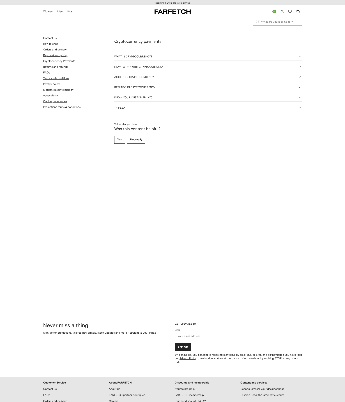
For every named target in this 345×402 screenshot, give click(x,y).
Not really (136, 139)
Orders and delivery (55, 49)
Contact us (50, 38)
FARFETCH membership (189, 395)
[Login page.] (282, 11)
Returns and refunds (55, 66)
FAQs (46, 72)
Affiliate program (185, 388)
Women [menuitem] (48, 11)
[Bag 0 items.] (298, 11)
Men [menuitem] (60, 11)
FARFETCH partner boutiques (127, 395)
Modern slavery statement (58, 89)
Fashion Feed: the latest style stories (262, 395)
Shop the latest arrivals (178, 3)
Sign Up (183, 346)
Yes (119, 139)
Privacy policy (51, 84)
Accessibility (50, 95)
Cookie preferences (55, 101)
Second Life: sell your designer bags (262, 388)
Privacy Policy (188, 358)
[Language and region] (274, 11)
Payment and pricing (55, 55)
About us (114, 388)
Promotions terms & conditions (61, 107)
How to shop (50, 43)
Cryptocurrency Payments (59, 61)
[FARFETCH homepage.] (173, 11)
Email (177, 330)
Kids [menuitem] (69, 11)
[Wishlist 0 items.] (290, 11)
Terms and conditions (56, 78)
